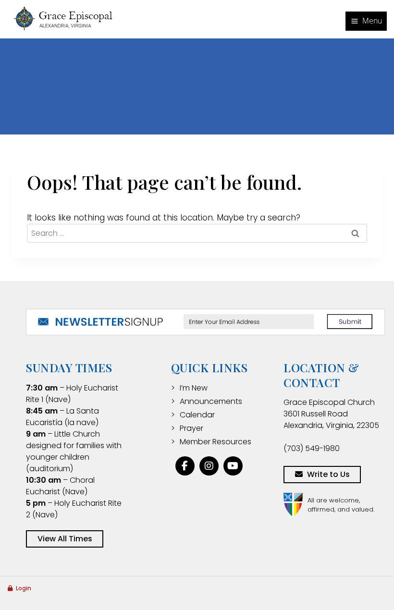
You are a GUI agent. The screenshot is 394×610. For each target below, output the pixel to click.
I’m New (194, 387)
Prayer (191, 428)
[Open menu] (366, 21)
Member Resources (215, 441)
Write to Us (328, 474)
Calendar (197, 414)
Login (23, 588)
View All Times (64, 538)
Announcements (211, 401)
